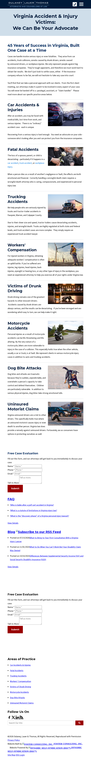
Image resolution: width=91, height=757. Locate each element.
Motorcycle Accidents (19, 692)
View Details (13, 523)
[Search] (79, 723)
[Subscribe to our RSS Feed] (38, 532)
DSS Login (20, 755)
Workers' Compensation (20, 681)
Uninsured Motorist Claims (22, 703)
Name (11, 466)
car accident (13, 163)
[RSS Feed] (21, 718)
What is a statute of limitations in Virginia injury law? (33, 510)
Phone (11, 469)
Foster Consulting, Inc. (68, 744)
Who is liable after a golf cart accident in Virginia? (32, 505)
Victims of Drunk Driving (20, 686)
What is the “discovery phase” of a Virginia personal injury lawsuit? (39, 516)
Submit (15, 488)
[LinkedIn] (18, 718)
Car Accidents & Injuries (20, 665)
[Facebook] (10, 718)
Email (11, 473)
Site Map (11, 755)
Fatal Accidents (16, 670)
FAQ (11, 499)
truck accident (25, 163)
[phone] (75, 4)
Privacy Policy (14, 740)
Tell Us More (13, 483)
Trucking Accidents (18, 675)
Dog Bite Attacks (17, 697)
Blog (11, 532)
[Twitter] (14, 718)
